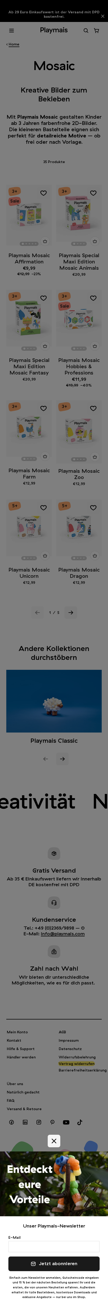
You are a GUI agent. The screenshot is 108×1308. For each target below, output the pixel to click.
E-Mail (14, 1237)
